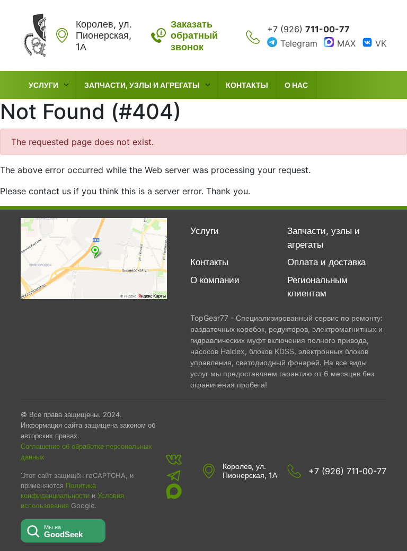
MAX (346, 43)
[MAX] (174, 491)
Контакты (247, 84)
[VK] (174, 459)
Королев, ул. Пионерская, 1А (250, 471)
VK (380, 43)
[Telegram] (174, 475)
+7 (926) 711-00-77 (347, 471)
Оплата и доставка (326, 262)
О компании (215, 280)
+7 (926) (308, 29)
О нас (296, 84)
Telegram (298, 43)
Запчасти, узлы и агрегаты (142, 84)
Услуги (43, 84)
